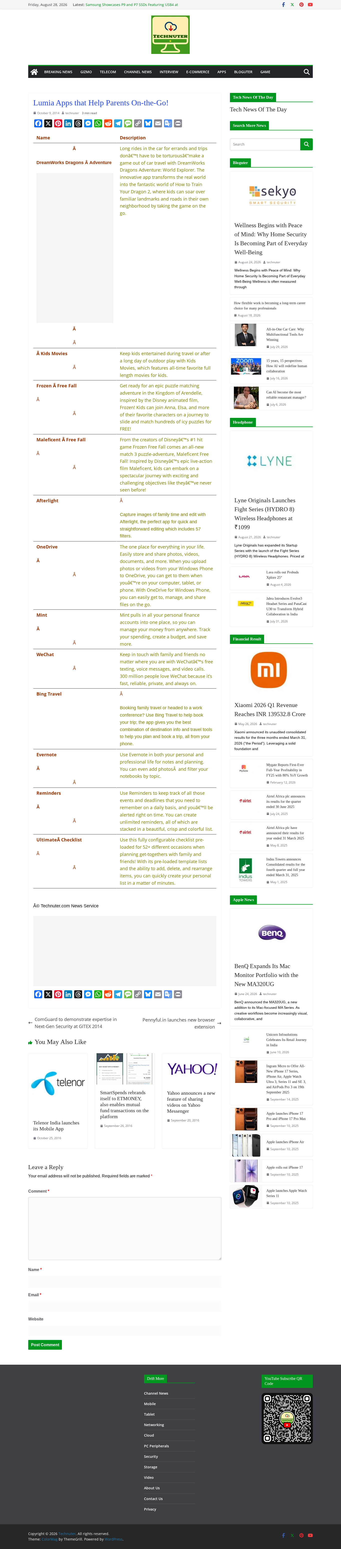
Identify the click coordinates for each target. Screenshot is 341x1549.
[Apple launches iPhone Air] (246, 1145)
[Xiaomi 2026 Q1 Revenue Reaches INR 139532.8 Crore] (271, 672)
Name (35, 1270)
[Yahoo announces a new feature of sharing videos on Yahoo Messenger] (191, 1057)
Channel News (138, 71)
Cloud (149, 1435)
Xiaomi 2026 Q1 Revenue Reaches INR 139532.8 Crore (270, 709)
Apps (221, 71)
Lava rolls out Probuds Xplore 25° (282, 574)
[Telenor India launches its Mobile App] (58, 1057)
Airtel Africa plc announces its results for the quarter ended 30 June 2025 (285, 801)
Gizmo (86, 71)
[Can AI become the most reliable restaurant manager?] (246, 398)
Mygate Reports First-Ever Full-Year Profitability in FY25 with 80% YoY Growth (287, 770)
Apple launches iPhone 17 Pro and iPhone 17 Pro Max (286, 1116)
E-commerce (197, 71)
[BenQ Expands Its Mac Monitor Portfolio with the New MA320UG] (271, 932)
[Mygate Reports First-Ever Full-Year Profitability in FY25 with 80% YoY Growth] (246, 773)
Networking (154, 1424)
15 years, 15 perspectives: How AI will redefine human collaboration (286, 366)
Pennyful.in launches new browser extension (179, 1023)
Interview (169, 71)
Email (34, 1295)
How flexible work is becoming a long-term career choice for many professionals (270, 305)
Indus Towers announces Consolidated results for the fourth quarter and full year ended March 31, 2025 (285, 867)
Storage (150, 1467)
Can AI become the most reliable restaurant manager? (286, 394)
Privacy (150, 1509)
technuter (72, 113)
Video (149, 1477)
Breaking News (58, 71)
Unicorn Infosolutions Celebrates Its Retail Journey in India (286, 1040)
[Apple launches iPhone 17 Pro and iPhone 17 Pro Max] (246, 1119)
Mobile (150, 1403)
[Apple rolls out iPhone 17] (246, 1171)
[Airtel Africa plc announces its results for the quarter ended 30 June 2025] (246, 805)
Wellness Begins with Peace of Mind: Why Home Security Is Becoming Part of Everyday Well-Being (271, 239)
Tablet (149, 1414)
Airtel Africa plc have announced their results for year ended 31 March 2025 (285, 833)
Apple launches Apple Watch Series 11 (286, 1193)
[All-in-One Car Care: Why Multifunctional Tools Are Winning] (246, 338)
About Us (152, 1488)
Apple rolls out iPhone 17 (284, 1167)
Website (35, 1319)
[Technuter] (34, 72)
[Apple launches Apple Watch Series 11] (246, 1196)
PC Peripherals (156, 1446)
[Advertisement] (75, 248)
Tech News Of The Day (258, 109)
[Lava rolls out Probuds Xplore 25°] (246, 578)
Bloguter (243, 71)
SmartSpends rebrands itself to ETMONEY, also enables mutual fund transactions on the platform (124, 1104)
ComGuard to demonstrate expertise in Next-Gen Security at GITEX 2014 (76, 1023)
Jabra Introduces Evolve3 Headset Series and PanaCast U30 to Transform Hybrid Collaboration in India (286, 606)
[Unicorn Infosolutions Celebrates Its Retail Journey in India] (246, 1043)
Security (151, 1456)
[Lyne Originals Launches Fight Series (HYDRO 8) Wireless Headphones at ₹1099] (271, 461)
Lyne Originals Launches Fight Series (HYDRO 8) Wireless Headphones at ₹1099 (264, 513)
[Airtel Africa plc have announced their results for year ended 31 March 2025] (246, 836)
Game (265, 71)
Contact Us (153, 1498)
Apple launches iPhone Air (285, 1142)
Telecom (108, 71)
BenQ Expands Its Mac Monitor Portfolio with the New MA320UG (266, 975)
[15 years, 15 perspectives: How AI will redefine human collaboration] (246, 369)
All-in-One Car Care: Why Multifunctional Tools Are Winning (285, 334)
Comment (38, 1191)
